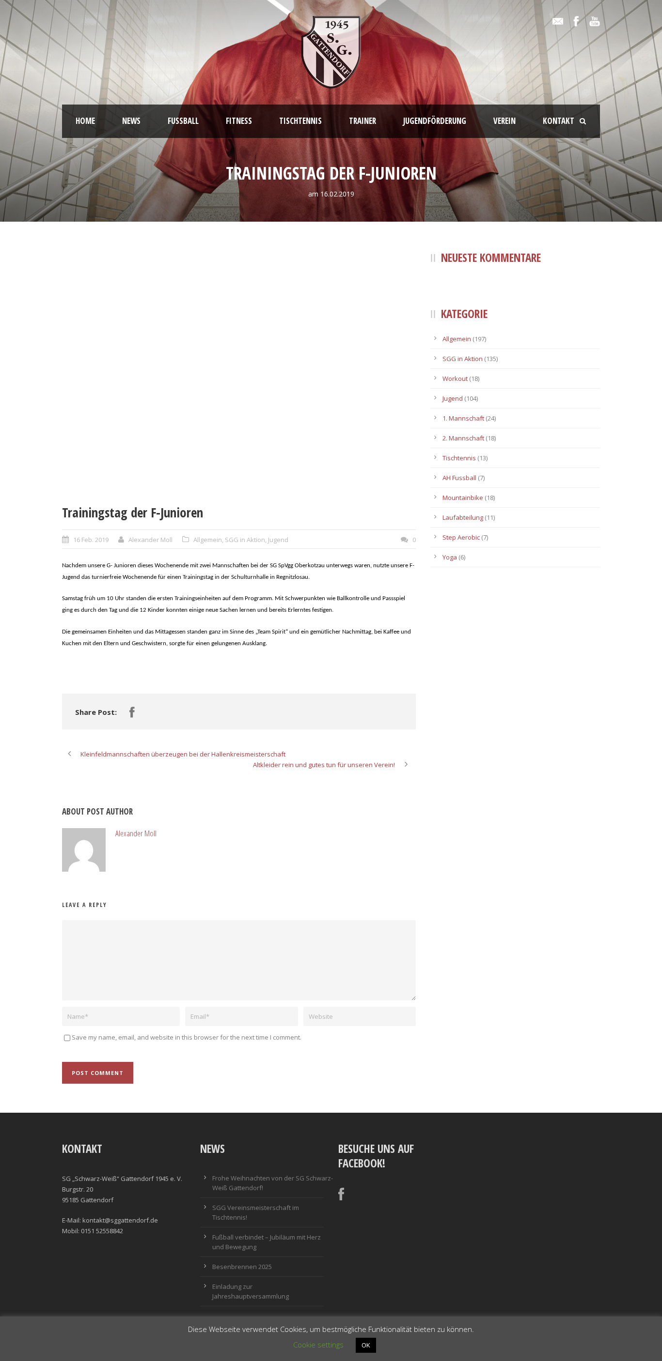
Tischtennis (300, 120)
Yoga (449, 557)
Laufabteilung (462, 517)
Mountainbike (462, 497)
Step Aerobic (461, 537)
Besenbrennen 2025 (242, 1266)
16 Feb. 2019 (91, 539)
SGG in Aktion (245, 539)
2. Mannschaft (463, 438)
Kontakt (558, 120)
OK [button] (366, 1345)
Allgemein (207, 539)
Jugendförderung (434, 120)
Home (85, 120)
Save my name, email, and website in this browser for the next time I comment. (186, 1037)
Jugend (278, 539)
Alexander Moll (150, 539)
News (131, 120)
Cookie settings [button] (318, 1344)
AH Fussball (459, 477)
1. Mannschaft (463, 418)
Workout (455, 378)
